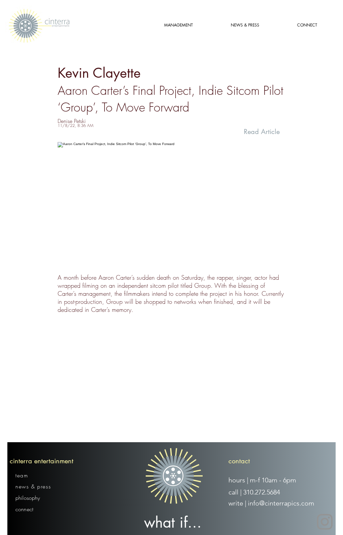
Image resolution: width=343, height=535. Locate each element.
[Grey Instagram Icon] (324, 521)
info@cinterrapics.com (281, 503)
